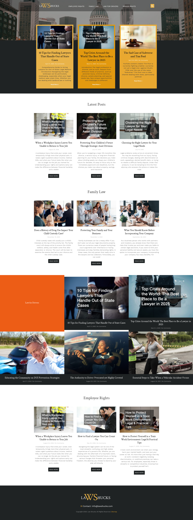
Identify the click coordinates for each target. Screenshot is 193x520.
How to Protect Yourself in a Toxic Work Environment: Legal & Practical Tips (139, 439)
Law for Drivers (110, 6)
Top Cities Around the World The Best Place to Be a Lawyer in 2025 (96, 56)
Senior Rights (129, 6)
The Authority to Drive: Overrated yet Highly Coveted (96, 377)
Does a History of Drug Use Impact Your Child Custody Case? (53, 232)
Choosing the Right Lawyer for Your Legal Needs (139, 144)
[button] (152, 6)
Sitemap (114, 512)
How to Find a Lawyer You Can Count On (96, 438)
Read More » (55, 84)
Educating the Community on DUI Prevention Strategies (32, 377)
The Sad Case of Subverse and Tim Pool (138, 54)
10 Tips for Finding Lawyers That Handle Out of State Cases (55, 56)
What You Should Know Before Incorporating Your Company (139, 232)
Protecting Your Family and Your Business (96, 232)
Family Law (94, 6)
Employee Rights (76, 6)
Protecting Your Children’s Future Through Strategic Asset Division (96, 144)
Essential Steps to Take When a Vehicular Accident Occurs (161, 377)
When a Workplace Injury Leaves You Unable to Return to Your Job (53, 144)
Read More (53, 176)
